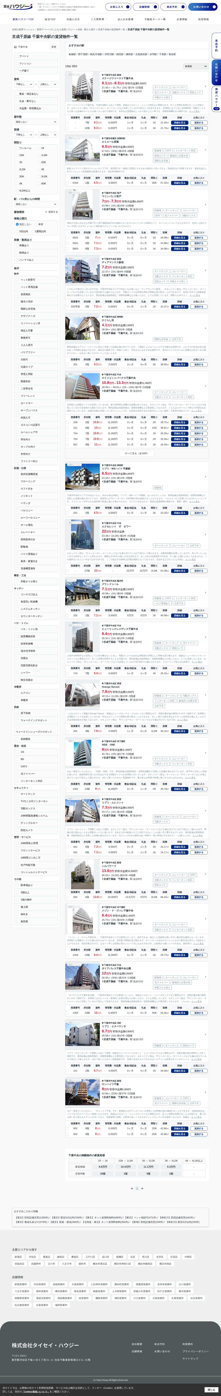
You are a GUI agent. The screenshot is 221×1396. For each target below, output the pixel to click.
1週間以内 (40, 231)
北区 (132, 1256)
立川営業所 (185, 1284)
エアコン (25, 692)
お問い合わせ (201, 6)
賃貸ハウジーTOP (23, 19)
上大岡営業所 (119, 1291)
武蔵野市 (36, 1263)
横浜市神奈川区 (122, 1263)
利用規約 (187, 1344)
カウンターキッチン (31, 616)
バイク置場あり (29, 554)
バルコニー (27, 510)
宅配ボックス (28, 808)
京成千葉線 (110, 91)
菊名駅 (172, 54)
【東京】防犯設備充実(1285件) (32, 1217)
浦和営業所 (120, 1298)
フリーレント (28, 395)
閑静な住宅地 (28, 308)
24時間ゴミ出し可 (30, 857)
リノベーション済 (30, 323)
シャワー (25, 672)
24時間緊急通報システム (34, 815)
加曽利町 (121, 138)
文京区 (160, 1256)
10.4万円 (126, 1166)
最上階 (24, 906)
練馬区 (60, 1256)
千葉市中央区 (110, 75)
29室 (102, 1173)
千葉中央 (123, 91)
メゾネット (27, 495)
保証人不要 (27, 330)
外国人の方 (73, 19)
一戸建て (24, 70)
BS (22, 759)
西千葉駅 (83, 54)
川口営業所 (139, 1298)
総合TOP (50, 19)
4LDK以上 (24, 190)
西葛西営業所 (143, 1284)
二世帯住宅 (27, 388)
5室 (148, 1173)
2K (20, 162)
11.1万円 (148, 1166)
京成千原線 (110, 275)
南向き (24, 914)
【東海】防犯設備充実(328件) (147, 1222)
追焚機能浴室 (28, 636)
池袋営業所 (59, 1284)
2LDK (22, 169)
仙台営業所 (196, 1298)
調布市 (82, 1263)
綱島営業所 (99, 1291)
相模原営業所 (22, 1298)
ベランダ (25, 503)
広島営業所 (42, 1305)
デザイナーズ (28, 316)
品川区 (105, 1256)
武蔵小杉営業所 (141, 1291)
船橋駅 (72, 54)
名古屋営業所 (22, 1305)
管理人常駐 (27, 374)
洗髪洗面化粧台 (29, 665)
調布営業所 (42, 1291)
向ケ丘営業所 (164, 1291)
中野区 (188, 1256)
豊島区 (46, 1256)
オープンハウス (29, 410)
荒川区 (145, 1256)
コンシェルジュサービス (34, 872)
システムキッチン (30, 608)
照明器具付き (28, 539)
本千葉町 (121, 741)
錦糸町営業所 (121, 1284)
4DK (43, 183)
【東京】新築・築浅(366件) (65, 1222)
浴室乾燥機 (27, 643)
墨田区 (75, 1256)
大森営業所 (78, 1284)
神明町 (120, 317)
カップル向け (28, 446)
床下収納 (25, 713)
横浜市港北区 (100, 1263)
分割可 (24, 359)
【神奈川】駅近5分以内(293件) (183, 1222)
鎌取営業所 (101, 1298)
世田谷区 (19, 1263)
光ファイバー (28, 773)
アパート (24, 56)
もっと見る (194, 111)
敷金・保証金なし (29, 93)
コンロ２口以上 (29, 594)
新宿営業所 (21, 1284)
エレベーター (28, 532)
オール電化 (27, 525)
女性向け (25, 453)
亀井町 (120, 581)
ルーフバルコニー (30, 517)
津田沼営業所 (43, 1298)
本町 (119, 1023)
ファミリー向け (29, 461)
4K (20, 183)
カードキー (27, 403)
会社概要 (137, 1344)
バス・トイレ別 (29, 629)
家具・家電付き (29, 561)
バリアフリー (28, 352)
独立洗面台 (27, 679)
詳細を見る (179, 122)
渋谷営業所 (40, 1284)
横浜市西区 (165, 1263)
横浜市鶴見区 (145, 1263)
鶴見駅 (120, 54)
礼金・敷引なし (27, 101)
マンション (25, 63)
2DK (43, 162)
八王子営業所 (22, 1291)
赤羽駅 (153, 54)
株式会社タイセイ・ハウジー (45, 1345)
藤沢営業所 (185, 1291)
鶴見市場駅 (96, 54)
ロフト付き (27, 488)
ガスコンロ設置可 (30, 424)
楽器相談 (25, 294)
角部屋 (24, 921)
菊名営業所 (80, 1291)
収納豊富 (25, 739)
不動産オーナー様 (155, 19)
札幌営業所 (177, 1298)
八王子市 (67, 1263)
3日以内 (23, 231)
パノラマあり (26, 259)
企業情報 (182, 19)
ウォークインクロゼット (34, 720)
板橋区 (119, 1256)
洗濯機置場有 (28, 568)
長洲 (119, 683)
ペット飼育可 (28, 279)
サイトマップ (190, 1358)
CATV (24, 766)
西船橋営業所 (64, 1298)
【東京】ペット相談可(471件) (140, 1217)
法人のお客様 (125, 19)
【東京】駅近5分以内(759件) (66, 1217)
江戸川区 (90, 1256)
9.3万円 (171, 1166)
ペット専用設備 (29, 287)
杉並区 (174, 1256)
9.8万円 (103, 1166)
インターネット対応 (31, 781)
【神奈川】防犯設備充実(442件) (176, 1217)
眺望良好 (25, 381)
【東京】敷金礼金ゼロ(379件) (31, 1222)
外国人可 (25, 417)
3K (42, 169)
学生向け (25, 439)
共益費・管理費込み (30, 108)
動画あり (24, 252)
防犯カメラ (27, 830)
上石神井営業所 (99, 1284)
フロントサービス (30, 850)
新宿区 (18, 1256)
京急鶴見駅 (141, 54)
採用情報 (203, 19)
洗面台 (24, 658)
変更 (53, 46)
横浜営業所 (61, 1291)
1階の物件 (26, 899)
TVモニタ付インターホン (34, 801)
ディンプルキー (29, 823)
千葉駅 (162, 54)
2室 (126, 1173)
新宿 (119, 75)
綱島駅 (129, 54)
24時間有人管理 (29, 843)
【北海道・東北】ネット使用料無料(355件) (105, 1222)
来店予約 (172, 6)
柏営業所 (84, 1298)
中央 (119, 374)
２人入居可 (27, 345)
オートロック (28, 794)
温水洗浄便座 (28, 650)
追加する (198, 122)
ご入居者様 (97, 19)
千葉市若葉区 (110, 138)
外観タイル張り (29, 581)
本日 (40, 224)
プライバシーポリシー (195, 1351)
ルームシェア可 (29, 432)
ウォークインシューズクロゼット (34, 731)
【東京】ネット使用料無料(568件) (103, 1217)
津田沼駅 (109, 54)
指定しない (25, 224)
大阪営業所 (158, 1298)
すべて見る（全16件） (137, 453)
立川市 (51, 1263)
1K (42, 148)
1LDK (44, 155)
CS (22, 752)
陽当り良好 (27, 301)
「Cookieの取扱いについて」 (36, 1391)
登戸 (119, 193)
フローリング (28, 481)
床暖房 (24, 700)
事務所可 (25, 337)
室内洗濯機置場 (29, 474)
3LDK (44, 176)
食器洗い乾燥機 (29, 601)
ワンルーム (25, 148)
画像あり (24, 245)
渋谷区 (32, 1256)
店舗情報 (144, 6)
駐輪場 (24, 546)
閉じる (211, 1389)
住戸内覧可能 (28, 865)
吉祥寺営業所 (164, 1284)
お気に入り (116, 6)
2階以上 (25, 892)
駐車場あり (27, 885)
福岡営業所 (61, 1305)
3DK (21, 176)
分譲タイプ (27, 366)
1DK (21, 155)
